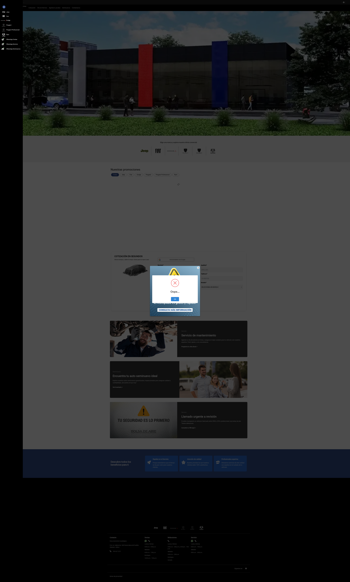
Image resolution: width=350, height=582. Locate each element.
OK (175, 299)
